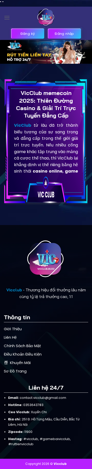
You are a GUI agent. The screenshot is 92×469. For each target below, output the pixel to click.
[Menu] (7, 17)
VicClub (22, 125)
